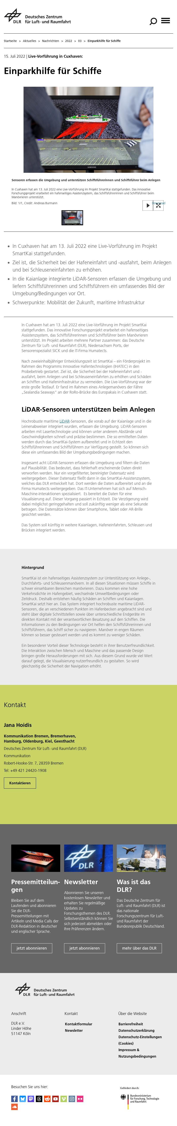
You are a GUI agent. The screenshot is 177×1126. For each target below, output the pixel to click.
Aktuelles (29, 40)
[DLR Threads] (39, 1100)
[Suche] (153, 21)
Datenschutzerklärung (137, 1030)
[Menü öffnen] (165, 19)
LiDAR (65, 421)
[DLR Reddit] (47, 1100)
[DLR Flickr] (80, 1100)
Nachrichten (50, 40)
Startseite (10, 40)
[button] (88, 148)
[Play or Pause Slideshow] (148, 206)
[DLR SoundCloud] (14, 1108)
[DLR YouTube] (55, 1100)
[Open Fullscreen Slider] (158, 206)
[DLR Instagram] (72, 1100)
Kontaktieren (20, 783)
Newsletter (74, 1030)
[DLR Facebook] (14, 1100)
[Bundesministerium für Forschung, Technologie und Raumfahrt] (142, 1113)
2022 (68, 40)
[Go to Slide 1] (72, 217)
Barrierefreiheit (131, 1024)
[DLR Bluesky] (22, 1100)
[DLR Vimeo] (63, 1100)
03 (80, 40)
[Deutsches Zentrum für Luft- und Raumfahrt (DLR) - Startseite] (39, 18)
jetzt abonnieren (32, 948)
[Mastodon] (31, 1100)
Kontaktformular (78, 1024)
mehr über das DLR (139, 948)
